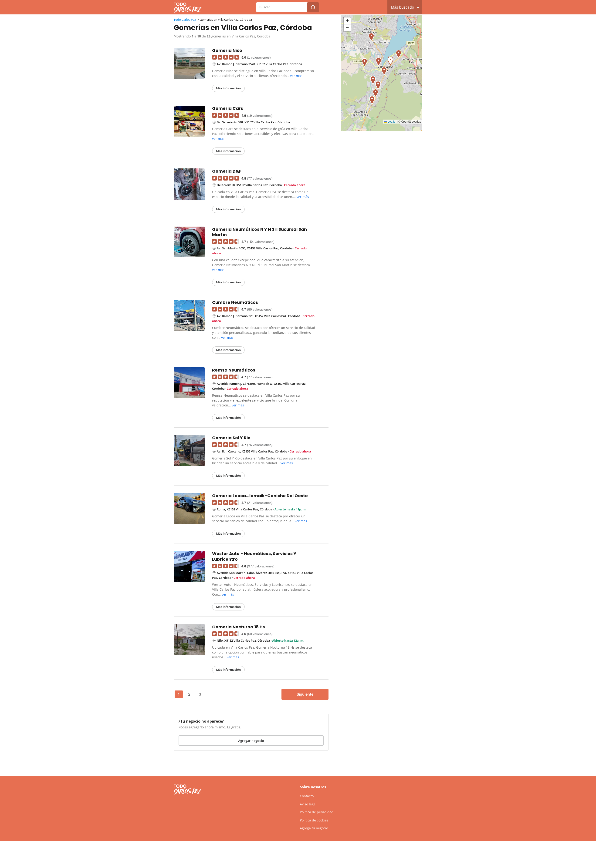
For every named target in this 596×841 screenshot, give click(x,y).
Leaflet (391, 121)
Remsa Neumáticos (233, 370)
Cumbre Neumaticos (235, 302)
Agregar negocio (251, 740)
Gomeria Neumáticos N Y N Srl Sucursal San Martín (259, 232)
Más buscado (402, 7)
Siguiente (305, 694)
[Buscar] (313, 7)
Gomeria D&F (226, 171)
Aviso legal (308, 804)
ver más (296, 76)
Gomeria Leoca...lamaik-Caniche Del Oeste (260, 496)
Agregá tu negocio (314, 828)
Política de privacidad (316, 812)
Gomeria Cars (227, 108)
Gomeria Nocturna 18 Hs (238, 627)
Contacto (307, 796)
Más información (228, 88)
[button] (375, 93)
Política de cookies (314, 820)
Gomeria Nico (227, 50)
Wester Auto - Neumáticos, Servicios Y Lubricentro (254, 556)
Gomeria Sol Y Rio (231, 438)
